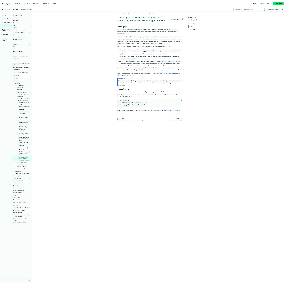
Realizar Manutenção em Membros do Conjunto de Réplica (24, 108)
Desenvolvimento (6, 22)
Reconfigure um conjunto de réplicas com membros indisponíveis (23, 129)
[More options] (181, 19)
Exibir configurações (21, 162)
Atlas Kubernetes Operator (19, 49)
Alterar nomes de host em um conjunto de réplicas (24, 139)
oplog (137, 56)
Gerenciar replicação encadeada (24, 134)
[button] (255, 3)
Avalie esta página (192, 17)
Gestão (131, 13)
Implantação (5, 18)
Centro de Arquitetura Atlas (5, 39)
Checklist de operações (18, 190)
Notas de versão (17, 53)
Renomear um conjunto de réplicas (24, 148)
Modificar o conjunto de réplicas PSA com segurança (24, 153)
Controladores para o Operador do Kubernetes (21, 64)
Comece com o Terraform (19, 210)
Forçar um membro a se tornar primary (24, 112)
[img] (189, 20)
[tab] (15, 9)
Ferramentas (5, 34)
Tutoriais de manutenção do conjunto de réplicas (145, 13)
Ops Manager (16, 61)
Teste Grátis (278, 3)
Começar (4, 15)
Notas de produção (17, 192)
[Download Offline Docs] (28, 280)
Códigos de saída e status (19, 195)
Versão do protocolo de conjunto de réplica (22, 165)
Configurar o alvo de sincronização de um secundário (23, 144)
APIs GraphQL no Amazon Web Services (20, 219)
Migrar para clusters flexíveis (19, 222)
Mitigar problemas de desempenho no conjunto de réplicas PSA (24, 159)
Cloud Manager (16, 69)
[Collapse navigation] (32, 280)
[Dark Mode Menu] (283, 9)
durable (140, 52)
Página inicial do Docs (122, 13)
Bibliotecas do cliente (5, 30)
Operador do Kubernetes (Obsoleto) (21, 67)
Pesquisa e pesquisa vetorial (19, 187)
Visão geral (15, 18)
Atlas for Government (18, 51)
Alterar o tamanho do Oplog (24, 103)
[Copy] (182, 100)
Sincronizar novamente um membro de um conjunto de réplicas (24, 117)
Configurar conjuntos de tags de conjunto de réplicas (24, 122)
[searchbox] (248, 9)
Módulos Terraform (17, 212)
